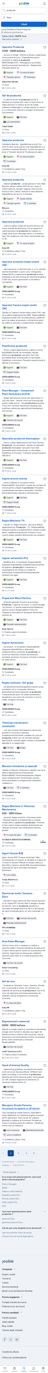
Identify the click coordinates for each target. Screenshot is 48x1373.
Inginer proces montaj (14, 478)
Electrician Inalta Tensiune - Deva (18, 895)
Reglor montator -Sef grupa (17, 682)
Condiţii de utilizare (10, 1352)
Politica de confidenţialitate (14, 1357)
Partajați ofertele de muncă (14, 1302)
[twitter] (10, 1339)
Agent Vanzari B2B (12, 853)
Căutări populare (9, 1172)
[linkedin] (16, 1339)
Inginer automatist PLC (15, 558)
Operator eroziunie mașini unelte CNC (20, 263)
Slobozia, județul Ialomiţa (12, 1191)
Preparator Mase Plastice (16, 598)
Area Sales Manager (13, 941)
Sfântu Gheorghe (9, 1184)
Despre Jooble (8, 1274)
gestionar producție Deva (12, 1222)
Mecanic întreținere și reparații (19, 766)
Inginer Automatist (13, 642)
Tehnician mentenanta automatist (15, 724)
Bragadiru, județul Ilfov (11, 1195)
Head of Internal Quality (15, 1065)
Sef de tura (8, 981)
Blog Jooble (7, 1326)
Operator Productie (13, 47)
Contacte (6, 1278)
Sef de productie (11, 95)
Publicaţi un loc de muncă (13, 1306)
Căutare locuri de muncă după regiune (17, 1236)
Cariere (5, 1282)
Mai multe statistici (10, 39)
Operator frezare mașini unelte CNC (19, 307)
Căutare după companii (12, 1330)
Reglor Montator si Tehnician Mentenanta (18, 808)
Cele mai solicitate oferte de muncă (16, 1233)
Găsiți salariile (8, 1322)
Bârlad (4, 1188)
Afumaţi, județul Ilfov (10, 1198)
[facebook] (4, 1339)
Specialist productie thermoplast (21, 438)
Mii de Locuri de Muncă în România (17, 1291)
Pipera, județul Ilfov (9, 1202)
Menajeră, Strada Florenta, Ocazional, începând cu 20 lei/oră (21, 1107)
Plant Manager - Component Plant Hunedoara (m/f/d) (18, 392)
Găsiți (24, 24)
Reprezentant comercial (16, 1021)
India (4, 1206)
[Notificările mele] (44, 3)
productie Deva (8, 1219)
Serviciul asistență (10, 1287)
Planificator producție (14, 346)
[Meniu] (3, 3)
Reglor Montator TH (13, 520)
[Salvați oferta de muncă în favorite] (45, 47)
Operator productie (13, 140)
